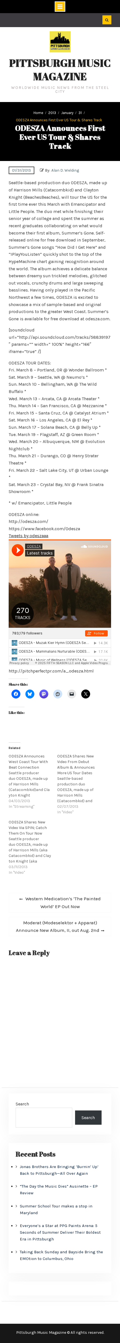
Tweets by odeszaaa (28, 535)
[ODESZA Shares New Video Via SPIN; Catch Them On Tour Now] (33, 847)
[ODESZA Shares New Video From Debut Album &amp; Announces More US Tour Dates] (81, 784)
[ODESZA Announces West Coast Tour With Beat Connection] (33, 781)
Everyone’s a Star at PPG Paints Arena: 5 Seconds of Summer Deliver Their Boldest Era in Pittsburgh (60, 1232)
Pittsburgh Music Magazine (60, 69)
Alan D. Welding (65, 170)
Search (22, 1104)
